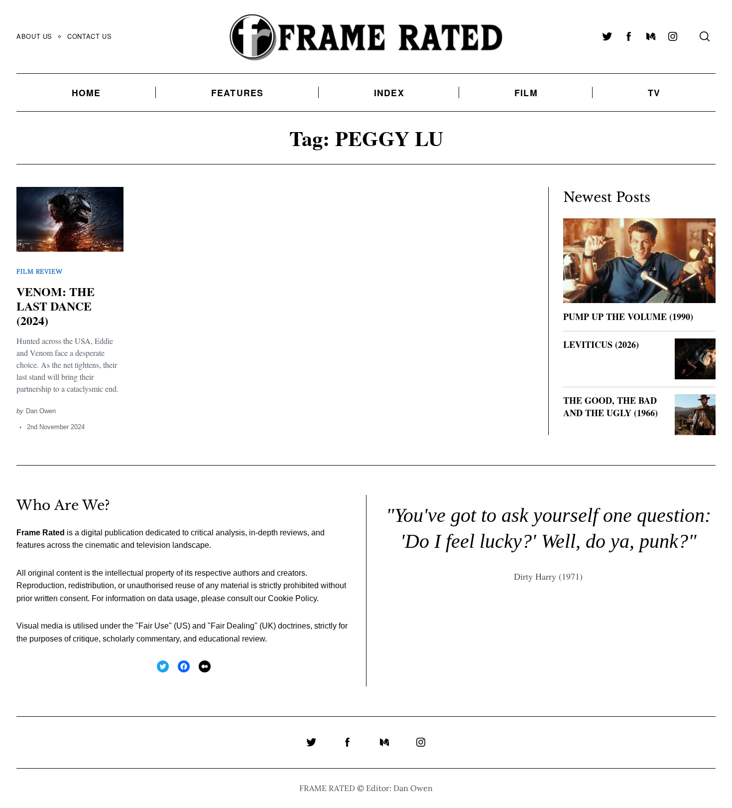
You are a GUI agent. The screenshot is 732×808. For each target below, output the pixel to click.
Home (86, 92)
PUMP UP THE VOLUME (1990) (628, 316)
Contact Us (89, 36)
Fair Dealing (232, 626)
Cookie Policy (292, 598)
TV (654, 92)
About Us (34, 36)
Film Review (39, 271)
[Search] (705, 36)
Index (389, 92)
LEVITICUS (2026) (601, 344)
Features (237, 92)
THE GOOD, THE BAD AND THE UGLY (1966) (610, 406)
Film (526, 92)
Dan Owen (41, 411)
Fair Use (153, 626)
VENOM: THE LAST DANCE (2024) (55, 306)
